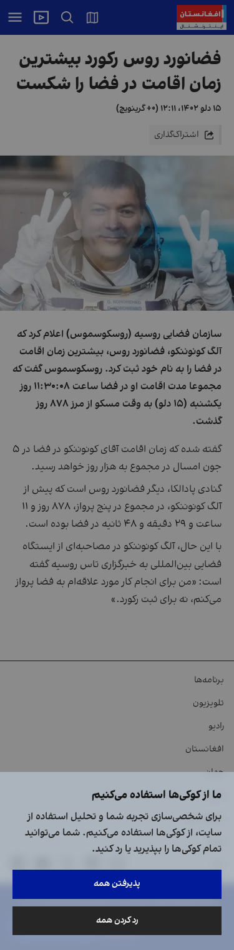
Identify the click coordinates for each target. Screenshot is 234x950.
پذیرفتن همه (117, 883)
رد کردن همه (117, 920)
